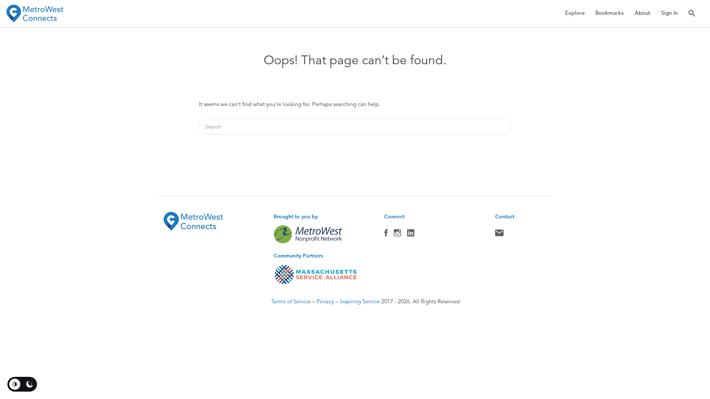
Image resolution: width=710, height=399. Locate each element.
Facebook (386, 234)
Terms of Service (291, 301)
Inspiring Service (360, 301)
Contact (499, 234)
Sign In (669, 12)
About (642, 12)
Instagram (397, 234)
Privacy (325, 301)
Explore (575, 12)
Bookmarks (609, 12)
